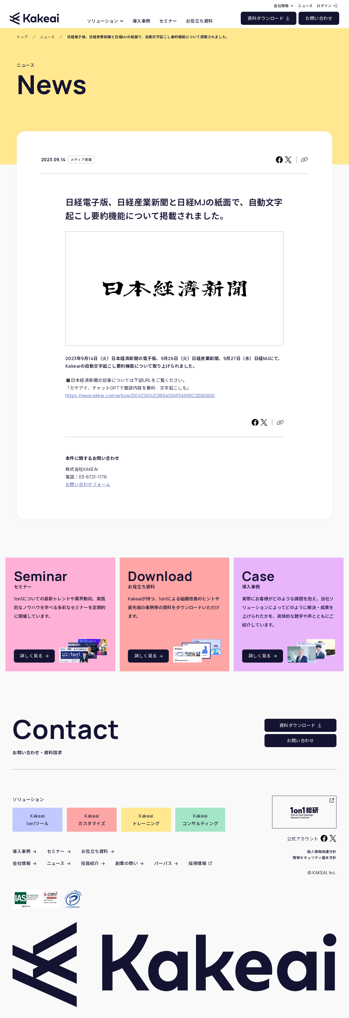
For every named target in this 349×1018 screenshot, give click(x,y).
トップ (22, 37)
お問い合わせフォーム (87, 484)
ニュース (47, 37)
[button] (105, 21)
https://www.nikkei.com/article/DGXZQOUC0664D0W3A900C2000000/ (140, 396)
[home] (34, 13)
